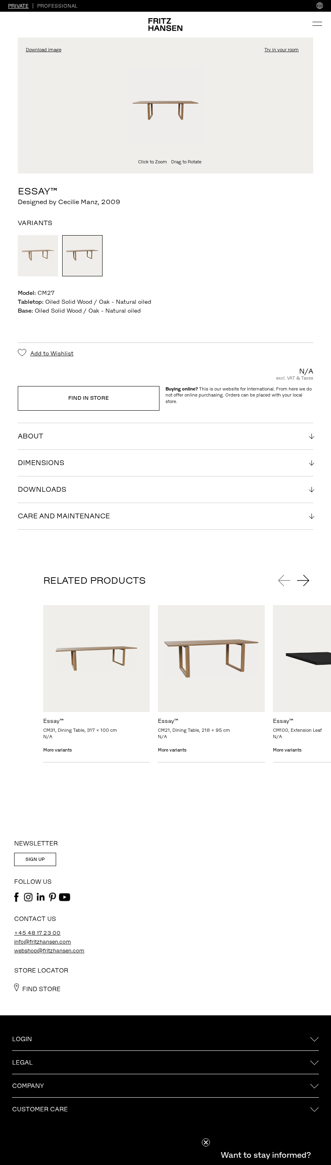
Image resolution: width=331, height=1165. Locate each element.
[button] (265, 1155)
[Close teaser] (206, 1142)
